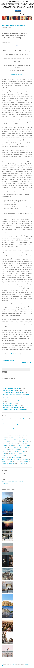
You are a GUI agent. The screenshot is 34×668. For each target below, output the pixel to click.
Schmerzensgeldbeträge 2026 (9, 390)
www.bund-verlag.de (17, 74)
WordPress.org (5, 483)
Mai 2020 (11, 453)
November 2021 (15, 441)
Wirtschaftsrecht (16, 353)
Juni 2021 (4, 445)
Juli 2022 (24, 435)
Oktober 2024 (21, 420)
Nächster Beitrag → (26, 362)
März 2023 (19, 430)
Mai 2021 (11, 445)
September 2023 (5, 428)
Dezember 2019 (5, 457)
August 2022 (15, 435)
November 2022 (5, 433)
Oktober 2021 (26, 441)
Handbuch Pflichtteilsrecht (8, 403)
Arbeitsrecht (9, 353)
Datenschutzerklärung (18, 14)
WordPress (13, 664)
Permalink (23, 353)
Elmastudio (27, 664)
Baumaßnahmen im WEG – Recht (10, 405)
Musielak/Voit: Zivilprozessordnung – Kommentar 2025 (15, 400)
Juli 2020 (23, 451)
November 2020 (5, 449)
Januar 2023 (14, 432)
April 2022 (19, 437)
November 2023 (16, 426)
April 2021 (18, 445)
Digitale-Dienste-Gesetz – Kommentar (11, 388)
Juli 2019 (3, 461)
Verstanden (17, 10)
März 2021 (26, 445)
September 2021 (5, 443)
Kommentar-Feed (19, 481)
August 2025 (25, 418)
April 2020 (19, 453)
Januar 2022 (22, 439)
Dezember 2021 (5, 441)
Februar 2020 (13, 455)
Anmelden (4, 481)
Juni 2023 (23, 428)
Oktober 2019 (5, 459)
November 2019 (16, 457)
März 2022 (4, 439)
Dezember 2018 (21, 463)
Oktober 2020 (15, 449)
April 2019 (26, 461)
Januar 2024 (20, 424)
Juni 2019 (11, 461)
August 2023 (15, 428)
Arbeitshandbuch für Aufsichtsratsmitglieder (13, 407)
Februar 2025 (12, 420)
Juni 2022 (4, 437)
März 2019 (4, 463)
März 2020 (4, 455)
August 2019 (25, 459)
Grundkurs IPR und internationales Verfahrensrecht (14, 409)
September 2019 (15, 459)
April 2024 (4, 424)
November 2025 (5, 418)
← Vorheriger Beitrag (8, 360)
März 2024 (11, 424)
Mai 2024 (22, 422)
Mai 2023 (4, 430)
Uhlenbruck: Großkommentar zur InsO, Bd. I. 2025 (14, 398)
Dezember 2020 (23, 447)
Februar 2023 (5, 432)
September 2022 (5, 435)
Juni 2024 (15, 422)
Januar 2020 (22, 455)
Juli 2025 (3, 420)
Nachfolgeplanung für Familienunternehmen (13, 392)
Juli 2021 (23, 443)
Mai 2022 (11, 437)
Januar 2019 (12, 463)
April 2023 (11, 430)
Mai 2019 (18, 461)
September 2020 (5, 451)
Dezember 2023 (5, 426)
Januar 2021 (14, 447)
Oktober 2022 (15, 433)
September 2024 (5, 422)
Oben (3, 665)
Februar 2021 (5, 447)
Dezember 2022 (23, 432)
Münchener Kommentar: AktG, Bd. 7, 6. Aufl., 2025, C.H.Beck (16, 394)
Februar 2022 (13, 439)
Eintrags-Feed (11, 481)
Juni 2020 (4, 453)
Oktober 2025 (15, 418)
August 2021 (15, 443)
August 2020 (15, 451)
